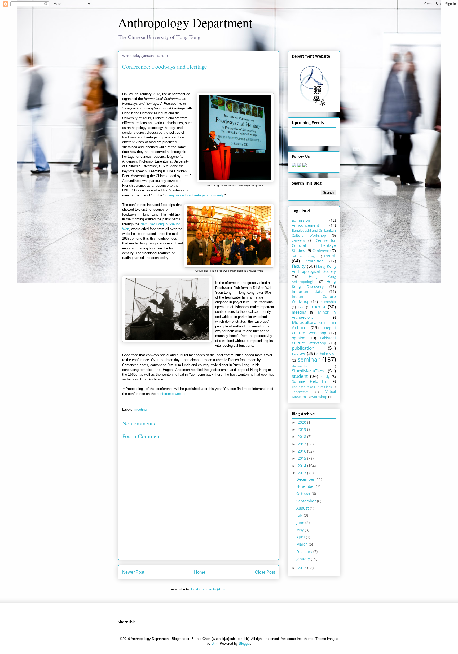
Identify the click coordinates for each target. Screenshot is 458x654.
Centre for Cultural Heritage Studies (314, 245)
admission (301, 220)
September (306, 500)
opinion (298, 337)
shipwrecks (299, 366)
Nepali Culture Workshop (314, 330)
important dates (308, 291)
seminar (309, 359)
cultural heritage (304, 256)
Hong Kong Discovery (314, 284)
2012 (302, 567)
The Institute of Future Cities (312, 387)
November (306, 486)
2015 (302, 458)
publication (303, 348)
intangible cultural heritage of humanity (194, 195)
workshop (319, 396)
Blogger (244, 644)
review (299, 353)
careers (298, 240)
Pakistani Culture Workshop (314, 340)
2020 (302, 422)
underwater (300, 392)
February (304, 551)
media (318, 307)
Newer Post (133, 572)
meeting (140, 409)
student (300, 376)
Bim (215, 644)
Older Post (265, 572)
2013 (302, 472)
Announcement (305, 225)
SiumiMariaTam (308, 371)
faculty (299, 266)
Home (199, 572)
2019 (302, 429)
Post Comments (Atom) (209, 589)
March (302, 544)
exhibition (315, 261)
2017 (302, 443)
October (304, 493)
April (301, 536)
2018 (302, 436)
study (325, 376)
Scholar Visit (326, 354)
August (303, 508)
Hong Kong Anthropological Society (314, 269)
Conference (321, 250)
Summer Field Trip (310, 381)
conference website (171, 394)
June (300, 522)
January (303, 558)
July (300, 515)
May (300, 529)
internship (328, 302)
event (330, 255)
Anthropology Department (185, 22)
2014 (302, 465)
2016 (302, 451)
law (300, 307)
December (306, 479)
